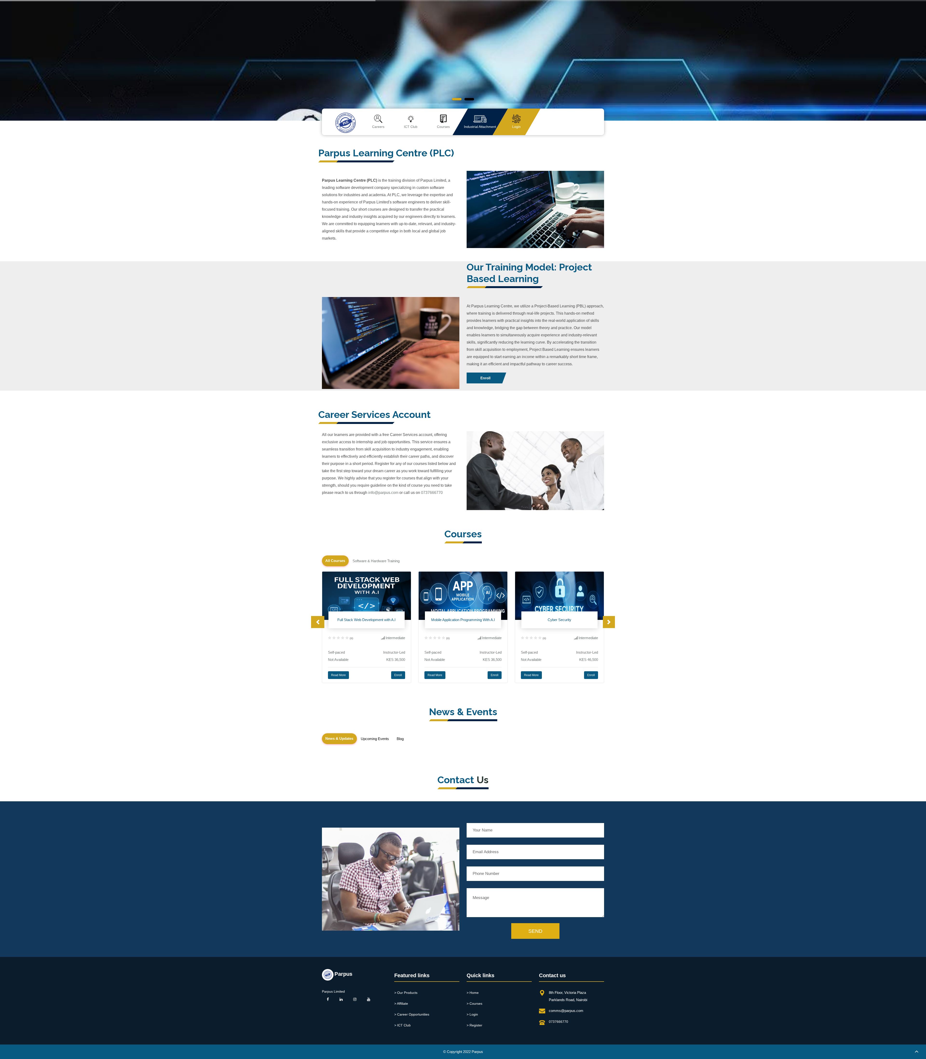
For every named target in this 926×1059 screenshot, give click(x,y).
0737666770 (432, 493)
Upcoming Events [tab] (375, 739)
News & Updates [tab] (339, 738)
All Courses (335, 561)
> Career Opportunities (411, 1014)
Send (535, 931)
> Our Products (405, 993)
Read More (338, 675)
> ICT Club (402, 1025)
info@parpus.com (383, 493)
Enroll (485, 378)
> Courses (474, 1003)
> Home (473, 993)
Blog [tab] (400, 739)
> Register (474, 1025)
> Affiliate (401, 1003)
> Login (472, 1014)
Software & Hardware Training (376, 561)
